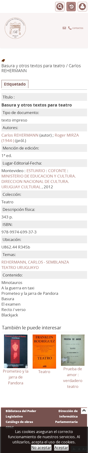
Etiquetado (15, 84)
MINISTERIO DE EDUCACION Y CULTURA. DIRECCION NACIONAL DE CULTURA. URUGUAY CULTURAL (38, 181)
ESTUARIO (36, 170)
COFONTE (57, 170)
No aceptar (41, 447)
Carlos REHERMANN (19, 135)
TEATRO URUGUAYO (20, 267)
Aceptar (61, 447)
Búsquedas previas (71, 7)
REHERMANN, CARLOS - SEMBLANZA (35, 262)
